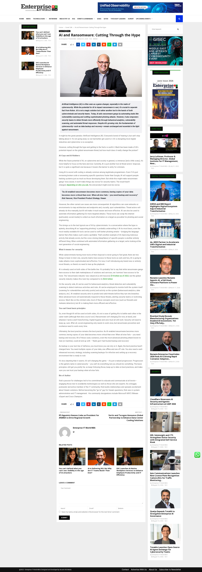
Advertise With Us (139, 569)
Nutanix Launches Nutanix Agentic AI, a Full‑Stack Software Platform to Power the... (163, 281)
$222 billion (108, 279)
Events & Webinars (85, 19)
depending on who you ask (77, 185)
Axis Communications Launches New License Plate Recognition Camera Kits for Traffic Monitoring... (165, 477)
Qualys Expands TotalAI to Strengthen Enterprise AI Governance (162, 513)
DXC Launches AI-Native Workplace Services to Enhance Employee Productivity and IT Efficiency (130, 471)
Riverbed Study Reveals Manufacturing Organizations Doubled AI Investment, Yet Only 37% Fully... (164, 319)
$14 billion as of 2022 (120, 276)
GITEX (106, 19)
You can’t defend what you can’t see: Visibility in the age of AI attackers (71, 470)
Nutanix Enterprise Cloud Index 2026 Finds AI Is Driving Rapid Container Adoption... (164, 356)
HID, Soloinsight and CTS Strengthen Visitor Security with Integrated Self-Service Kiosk (163, 438)
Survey (131, 19)
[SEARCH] (177, 29)
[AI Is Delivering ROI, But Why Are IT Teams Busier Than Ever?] (28, 50)
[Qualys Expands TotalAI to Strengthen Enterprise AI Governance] (165, 498)
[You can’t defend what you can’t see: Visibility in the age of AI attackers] (28, 35)
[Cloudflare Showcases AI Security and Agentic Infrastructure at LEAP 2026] (165, 386)
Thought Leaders (118, 19)
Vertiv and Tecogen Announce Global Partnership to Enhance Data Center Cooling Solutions (125, 418)
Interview (53, 19)
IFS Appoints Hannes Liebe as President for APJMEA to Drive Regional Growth (79, 416)
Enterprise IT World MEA (68, 39)
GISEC (99, 19)
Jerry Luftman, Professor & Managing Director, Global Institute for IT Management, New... (164, 160)
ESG (73, 19)
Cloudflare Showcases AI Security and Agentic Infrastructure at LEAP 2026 (163, 401)
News (28, 19)
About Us (153, 569)
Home (21, 19)
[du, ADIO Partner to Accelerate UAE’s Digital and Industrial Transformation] (165, 229)
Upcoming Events (143, 19)
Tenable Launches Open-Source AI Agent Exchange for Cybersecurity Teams (165, 549)
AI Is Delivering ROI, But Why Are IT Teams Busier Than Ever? (100, 470)
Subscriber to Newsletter (170, 569)
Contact (125, 569)
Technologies (39, 19)
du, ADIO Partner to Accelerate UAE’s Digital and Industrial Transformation (164, 244)
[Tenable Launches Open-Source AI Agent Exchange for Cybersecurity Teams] (165, 534)
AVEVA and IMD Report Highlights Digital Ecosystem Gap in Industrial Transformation (163, 207)
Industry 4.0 (65, 19)
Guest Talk (62, 31)
